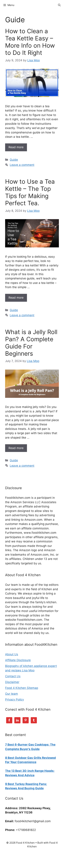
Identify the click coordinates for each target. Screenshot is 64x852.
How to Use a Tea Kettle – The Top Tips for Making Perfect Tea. (30, 192)
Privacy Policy (14, 699)
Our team (11, 693)
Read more (16, 147)
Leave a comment (22, 165)
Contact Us (12, 676)
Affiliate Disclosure (18, 660)
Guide (14, 159)
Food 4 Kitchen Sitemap (21, 688)
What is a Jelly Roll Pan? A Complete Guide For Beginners (31, 342)
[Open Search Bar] (59, 5)
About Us (11, 654)
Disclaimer (12, 682)
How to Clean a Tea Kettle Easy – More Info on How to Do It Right (30, 41)
